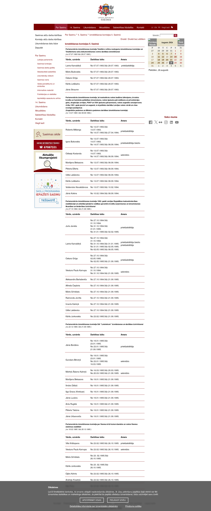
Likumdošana (90, 27)
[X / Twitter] (156, 123)
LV (152, 27)
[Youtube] (177, 123)
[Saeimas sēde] (48, 134)
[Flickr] (161, 123)
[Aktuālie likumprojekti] (48, 161)
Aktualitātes (104, 27)
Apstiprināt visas (91, 500)
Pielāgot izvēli (118, 500)
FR (159, 27)
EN (155, 27)
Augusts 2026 (167, 42)
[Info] (48, 145)
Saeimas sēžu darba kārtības (48, 35)
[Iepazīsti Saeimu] (48, 191)
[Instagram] (166, 123)
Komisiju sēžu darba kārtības (48, 39)
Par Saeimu (61, 27)
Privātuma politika (133, 506)
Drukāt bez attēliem (136, 39)
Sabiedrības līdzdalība (123, 27)
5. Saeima (82, 34)
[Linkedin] (172, 123)
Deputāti (39, 47)
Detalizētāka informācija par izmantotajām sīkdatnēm (94, 506)
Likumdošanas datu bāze (46, 43)
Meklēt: (156, 35)
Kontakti (140, 27)
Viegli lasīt (165, 27)
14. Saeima (75, 27)
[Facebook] (151, 123)
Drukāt (124, 39)
